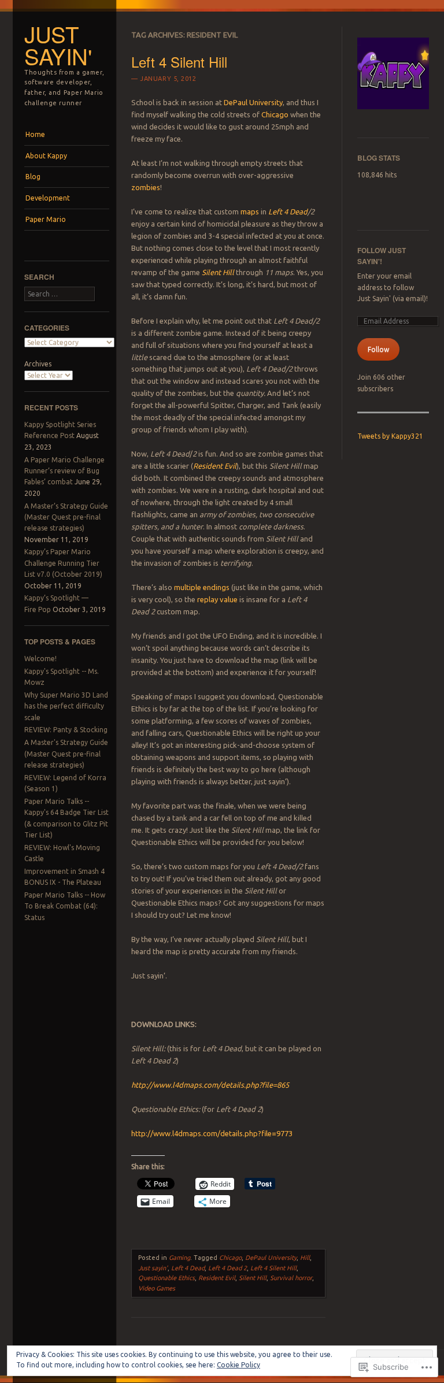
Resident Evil (214, 466)
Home (35, 134)
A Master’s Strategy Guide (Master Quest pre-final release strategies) (66, 517)
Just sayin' (153, 1268)
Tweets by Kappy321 (390, 436)
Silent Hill (218, 272)
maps (249, 211)
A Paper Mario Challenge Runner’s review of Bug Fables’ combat (64, 471)
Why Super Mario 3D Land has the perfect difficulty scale (66, 706)
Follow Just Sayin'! (381, 255)
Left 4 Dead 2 (227, 1268)
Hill (305, 1257)
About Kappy (46, 156)
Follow (378, 349)
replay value (217, 599)
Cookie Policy (238, 1365)
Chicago (274, 114)
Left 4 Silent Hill (179, 61)
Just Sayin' (58, 45)
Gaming (179, 1257)
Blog (32, 176)
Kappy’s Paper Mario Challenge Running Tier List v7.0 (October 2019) (63, 563)
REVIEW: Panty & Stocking (66, 729)
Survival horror (291, 1277)
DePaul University (253, 102)
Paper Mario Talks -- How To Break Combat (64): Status (64, 906)
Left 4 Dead (288, 211)
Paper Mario (45, 219)
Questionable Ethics (166, 1277)
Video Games (156, 1288)
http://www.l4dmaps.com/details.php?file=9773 (212, 1133)
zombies (145, 187)
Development (47, 198)
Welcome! (40, 658)
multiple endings (202, 587)
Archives (37, 364)
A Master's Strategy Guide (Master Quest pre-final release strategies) (66, 754)
